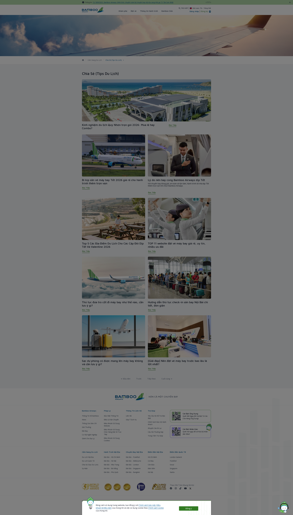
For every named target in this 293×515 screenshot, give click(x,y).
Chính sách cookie (156, 508)
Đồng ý (189, 508)
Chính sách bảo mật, (147, 505)
